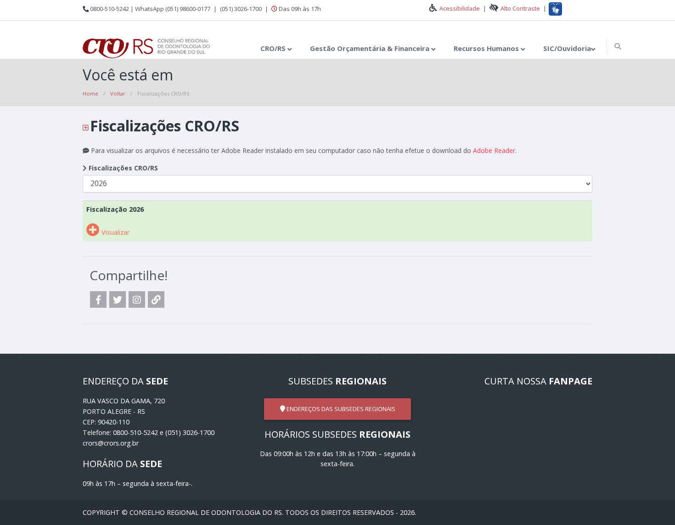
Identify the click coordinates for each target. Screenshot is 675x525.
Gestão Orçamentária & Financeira (370, 48)
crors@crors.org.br (111, 443)
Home (90, 93)
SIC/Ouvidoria (567, 48)
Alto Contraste (520, 8)
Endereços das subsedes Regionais (340, 409)
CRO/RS (273, 48)
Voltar (117, 93)
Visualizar (114, 232)
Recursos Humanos (487, 48)
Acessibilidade (460, 8)
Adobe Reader (494, 150)
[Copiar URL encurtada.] (156, 299)
